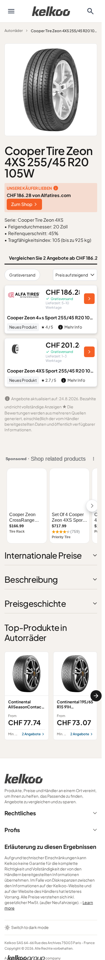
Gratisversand (22, 274)
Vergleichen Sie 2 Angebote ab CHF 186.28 (55, 258)
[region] (50, 695)
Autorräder (13, 30)
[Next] (96, 695)
